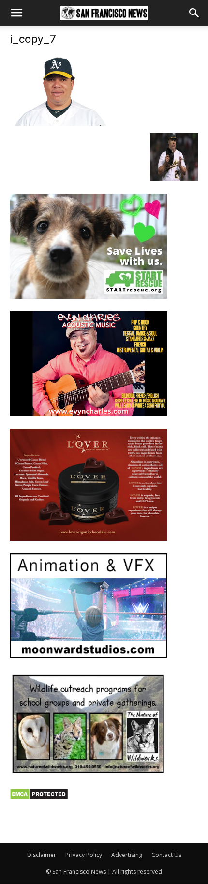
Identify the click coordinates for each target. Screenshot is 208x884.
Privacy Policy (83, 855)
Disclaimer (41, 855)
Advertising (126, 855)
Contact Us (166, 855)
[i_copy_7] (58, 123)
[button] (16, 13)
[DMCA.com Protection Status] (39, 797)
